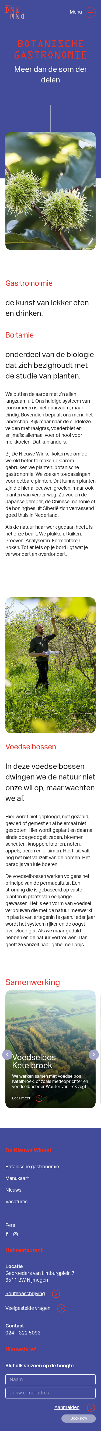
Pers (10, 1225)
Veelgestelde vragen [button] (27, 1308)
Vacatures (16, 1201)
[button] (90, 12)
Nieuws (13, 1190)
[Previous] (9, 1054)
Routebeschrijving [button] (25, 1293)
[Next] (91, 1054)
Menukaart (17, 1178)
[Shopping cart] (61, 12)
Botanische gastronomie (32, 1166)
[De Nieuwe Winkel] (15, 12)
